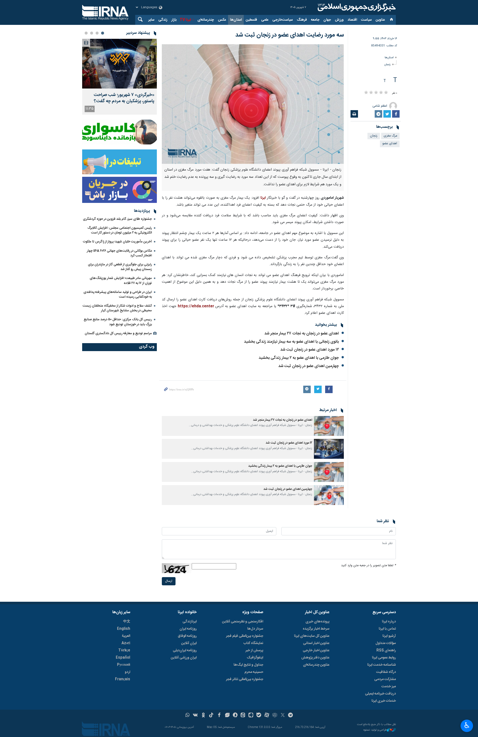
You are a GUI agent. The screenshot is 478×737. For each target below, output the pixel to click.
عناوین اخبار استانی (316, 643)
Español (123, 658)
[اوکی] (203, 716)
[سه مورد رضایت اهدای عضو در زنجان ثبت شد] (253, 104)
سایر (151, 20)
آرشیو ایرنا (389, 636)
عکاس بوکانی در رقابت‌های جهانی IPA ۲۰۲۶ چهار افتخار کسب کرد (119, 253)
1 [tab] (102, 33)
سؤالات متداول (385, 643)
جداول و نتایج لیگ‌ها (248, 665)
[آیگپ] (250, 716)
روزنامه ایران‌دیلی (185, 650)
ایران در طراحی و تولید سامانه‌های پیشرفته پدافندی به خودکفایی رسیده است (117, 294)
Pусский (123, 665)
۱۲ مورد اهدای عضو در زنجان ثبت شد (309, 349)
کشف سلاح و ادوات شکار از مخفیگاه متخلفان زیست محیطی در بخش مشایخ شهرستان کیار (117, 308)
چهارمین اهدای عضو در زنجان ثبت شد (308, 366)
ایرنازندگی (189, 622)
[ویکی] (195, 716)
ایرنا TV (185, 20)
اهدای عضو (389, 143)
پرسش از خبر (254, 650)
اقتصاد (352, 20)
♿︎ (467, 725)
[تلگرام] (290, 716)
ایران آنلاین (189, 643)
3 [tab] (91, 33)
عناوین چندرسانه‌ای (316, 665)
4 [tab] (86, 33)
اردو (127, 672)
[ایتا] (243, 716)
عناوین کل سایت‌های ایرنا (311, 636)
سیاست (366, 20)
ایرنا (356, 7)
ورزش (339, 20)
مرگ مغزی (390, 135)
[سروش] (235, 716)
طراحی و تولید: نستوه (375, 730)
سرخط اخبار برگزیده (316, 629)
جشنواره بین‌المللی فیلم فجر (244, 636)
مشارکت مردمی (385, 679)
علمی (264, 20)
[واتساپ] (187, 716)
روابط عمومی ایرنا (384, 658)
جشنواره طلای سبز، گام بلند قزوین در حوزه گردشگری (117, 219)
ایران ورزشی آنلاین (184, 658)
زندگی (162, 20)
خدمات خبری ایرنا (383, 701)
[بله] (258, 716)
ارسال (168, 581)
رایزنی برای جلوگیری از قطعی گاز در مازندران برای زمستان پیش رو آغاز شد (120, 267)
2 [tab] (97, 33)
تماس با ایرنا (387, 629)
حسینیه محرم (253, 672)
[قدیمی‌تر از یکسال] (329, 426)
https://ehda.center (196, 306)
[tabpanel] (119, 77)
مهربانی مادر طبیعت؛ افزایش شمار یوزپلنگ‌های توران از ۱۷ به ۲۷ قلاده (121, 281)
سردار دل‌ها (255, 629)
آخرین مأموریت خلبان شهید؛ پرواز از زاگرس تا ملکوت (117, 241)
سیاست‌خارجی (282, 20)
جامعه (315, 20)
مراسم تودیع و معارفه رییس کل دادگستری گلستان (118, 333)
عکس (222, 20)
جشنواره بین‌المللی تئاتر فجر (244, 679)
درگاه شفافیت (386, 672)
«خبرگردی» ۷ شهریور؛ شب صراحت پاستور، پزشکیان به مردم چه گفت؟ (124, 98)
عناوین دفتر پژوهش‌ (315, 658)
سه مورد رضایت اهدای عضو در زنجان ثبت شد (289, 35)
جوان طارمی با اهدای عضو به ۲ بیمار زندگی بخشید (299, 358)
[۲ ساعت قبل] (119, 64)
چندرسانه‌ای (205, 20)
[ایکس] (282, 716)
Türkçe (124, 650)
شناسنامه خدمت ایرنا (381, 665)
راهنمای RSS (386, 650)
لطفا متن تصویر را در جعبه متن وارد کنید (368, 565)
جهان (327, 20)
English (123, 629)
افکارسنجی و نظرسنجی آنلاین (242, 622)
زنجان (387, 64)
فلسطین (251, 20)
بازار (174, 20)
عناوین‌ (380, 20)
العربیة (126, 636)
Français (122, 679)
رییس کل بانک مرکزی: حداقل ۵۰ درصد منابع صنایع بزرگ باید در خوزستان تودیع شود (118, 322)
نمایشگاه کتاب (253, 643)
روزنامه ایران (188, 629)
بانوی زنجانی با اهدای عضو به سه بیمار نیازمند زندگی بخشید (291, 341)
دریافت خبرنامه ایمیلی (380, 694)
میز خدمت (388, 687)
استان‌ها (236, 20)
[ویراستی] (227, 716)
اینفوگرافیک (255, 658)
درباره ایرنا (389, 622)
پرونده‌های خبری (317, 622)
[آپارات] (266, 716)
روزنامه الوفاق (187, 636)
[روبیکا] (274, 716)
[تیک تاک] (211, 716)
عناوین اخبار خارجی (316, 650)
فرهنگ (302, 20)
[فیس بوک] (219, 716)
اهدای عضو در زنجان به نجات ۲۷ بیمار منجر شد (301, 333)
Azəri (125, 643)
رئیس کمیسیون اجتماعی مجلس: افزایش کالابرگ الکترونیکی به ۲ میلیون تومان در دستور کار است (119, 230)
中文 (126, 622)
